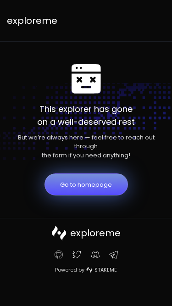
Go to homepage (86, 184)
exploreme (32, 20)
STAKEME (105, 269)
